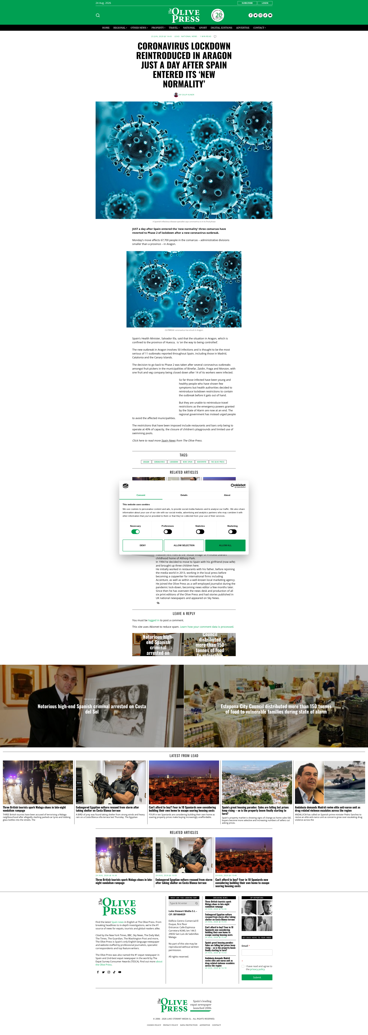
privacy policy (257, 969)
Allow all (225, 545)
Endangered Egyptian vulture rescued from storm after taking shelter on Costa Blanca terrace (107, 809)
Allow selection (184, 545)
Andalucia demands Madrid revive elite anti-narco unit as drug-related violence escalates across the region (327, 809)
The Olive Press (217, 462)
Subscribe (247, 3)
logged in (153, 620)
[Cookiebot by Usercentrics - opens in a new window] (233, 486)
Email (246, 946)
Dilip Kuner (188, 94)
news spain (187, 462)
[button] (196, 903)
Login (265, 3)
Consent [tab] (141, 495)
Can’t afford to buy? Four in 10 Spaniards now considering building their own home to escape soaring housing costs (182, 809)
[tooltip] (250, 15)
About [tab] (227, 495)
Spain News (168, 440)
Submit (257, 977)
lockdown (174, 462)
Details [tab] (184, 495)
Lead (177, 36)
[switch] (168, 531)
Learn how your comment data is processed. (207, 626)
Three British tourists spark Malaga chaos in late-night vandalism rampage (34, 809)
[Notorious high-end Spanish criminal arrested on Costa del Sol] (158, 644)
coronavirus (159, 462)
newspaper (201, 462)
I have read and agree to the (259, 968)
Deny (143, 545)
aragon (146, 462)
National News (189, 36)
